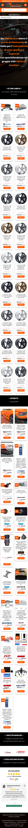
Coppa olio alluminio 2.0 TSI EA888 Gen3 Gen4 (21, 116)
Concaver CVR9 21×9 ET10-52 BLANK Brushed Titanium (21, 324)
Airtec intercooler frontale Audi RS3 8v (21, 583)
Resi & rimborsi (14, 815)
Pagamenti (6, 815)
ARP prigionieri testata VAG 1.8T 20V (7, 682)
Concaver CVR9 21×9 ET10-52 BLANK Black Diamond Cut (7, 352)
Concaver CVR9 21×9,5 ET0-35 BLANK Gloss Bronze (7, 238)
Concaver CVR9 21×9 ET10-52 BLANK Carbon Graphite (7, 324)
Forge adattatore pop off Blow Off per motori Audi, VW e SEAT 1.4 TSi (21, 519)
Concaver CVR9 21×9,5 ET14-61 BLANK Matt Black (7, 148)
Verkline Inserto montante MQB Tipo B (21, 492)
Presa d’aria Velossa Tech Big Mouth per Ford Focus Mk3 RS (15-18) (7, 491)
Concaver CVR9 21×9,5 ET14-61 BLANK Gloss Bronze (21, 149)
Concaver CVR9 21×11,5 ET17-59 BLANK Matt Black (21, 352)
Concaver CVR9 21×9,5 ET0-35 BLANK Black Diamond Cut (21, 267)
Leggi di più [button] (14, 799)
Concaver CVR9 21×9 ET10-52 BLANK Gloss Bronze (21, 296)
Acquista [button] (7, 128)
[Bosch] (7, 752)
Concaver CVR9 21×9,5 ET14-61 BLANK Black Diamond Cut (7, 208)
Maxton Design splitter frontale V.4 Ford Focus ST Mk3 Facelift (7, 460)
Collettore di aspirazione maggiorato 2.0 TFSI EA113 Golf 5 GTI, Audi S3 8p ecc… (7, 118)
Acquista (7, 501)
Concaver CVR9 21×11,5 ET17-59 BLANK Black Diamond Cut (21, 381)
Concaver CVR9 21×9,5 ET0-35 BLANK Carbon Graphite (21, 238)
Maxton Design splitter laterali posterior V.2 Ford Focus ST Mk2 (21, 427)
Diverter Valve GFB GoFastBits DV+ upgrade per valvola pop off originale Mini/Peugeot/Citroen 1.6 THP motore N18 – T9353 (21, 546)
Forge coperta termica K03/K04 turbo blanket (7, 583)
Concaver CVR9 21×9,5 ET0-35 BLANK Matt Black (21, 207)
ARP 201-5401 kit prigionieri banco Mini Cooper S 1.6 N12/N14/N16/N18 (21, 649)
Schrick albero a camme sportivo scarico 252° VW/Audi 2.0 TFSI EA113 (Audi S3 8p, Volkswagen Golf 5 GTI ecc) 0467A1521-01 (7, 615)
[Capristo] (20, 752)
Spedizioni (22, 815)
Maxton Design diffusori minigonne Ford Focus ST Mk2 (7, 427)
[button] (2, 5)
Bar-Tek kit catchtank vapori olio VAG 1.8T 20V (21, 682)
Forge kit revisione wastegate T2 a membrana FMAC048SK (7, 519)
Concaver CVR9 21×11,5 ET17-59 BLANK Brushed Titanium (7, 381)
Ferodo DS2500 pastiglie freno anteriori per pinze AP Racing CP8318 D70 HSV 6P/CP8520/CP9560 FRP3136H (21, 615)
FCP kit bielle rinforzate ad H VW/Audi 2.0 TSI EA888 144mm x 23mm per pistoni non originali (7, 650)
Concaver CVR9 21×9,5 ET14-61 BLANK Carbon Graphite (7, 178)
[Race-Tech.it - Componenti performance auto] (14, 5)
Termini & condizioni (14, 816)
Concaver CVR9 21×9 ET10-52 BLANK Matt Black (7, 296)
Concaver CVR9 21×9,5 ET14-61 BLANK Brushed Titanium (21, 178)
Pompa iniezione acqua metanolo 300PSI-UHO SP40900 (7, 550)
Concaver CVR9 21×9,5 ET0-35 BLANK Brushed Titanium (7, 267)
